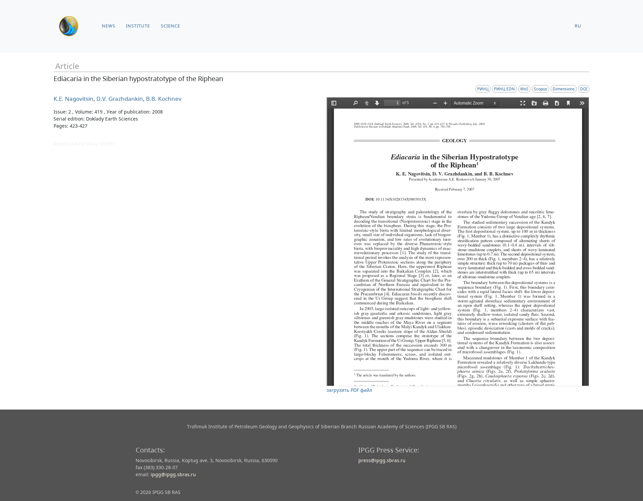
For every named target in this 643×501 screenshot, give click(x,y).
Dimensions (564, 89)
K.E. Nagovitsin (73, 98)
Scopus (540, 89)
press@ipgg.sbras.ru (382, 460)
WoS (524, 89)
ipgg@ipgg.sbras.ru (173, 474)
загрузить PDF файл (349, 390)
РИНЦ (483, 89)
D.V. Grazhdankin (119, 98)
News (108, 26)
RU (578, 26)
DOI (583, 89)
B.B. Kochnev (163, 98)
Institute (138, 26)
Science (170, 26)
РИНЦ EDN (504, 89)
